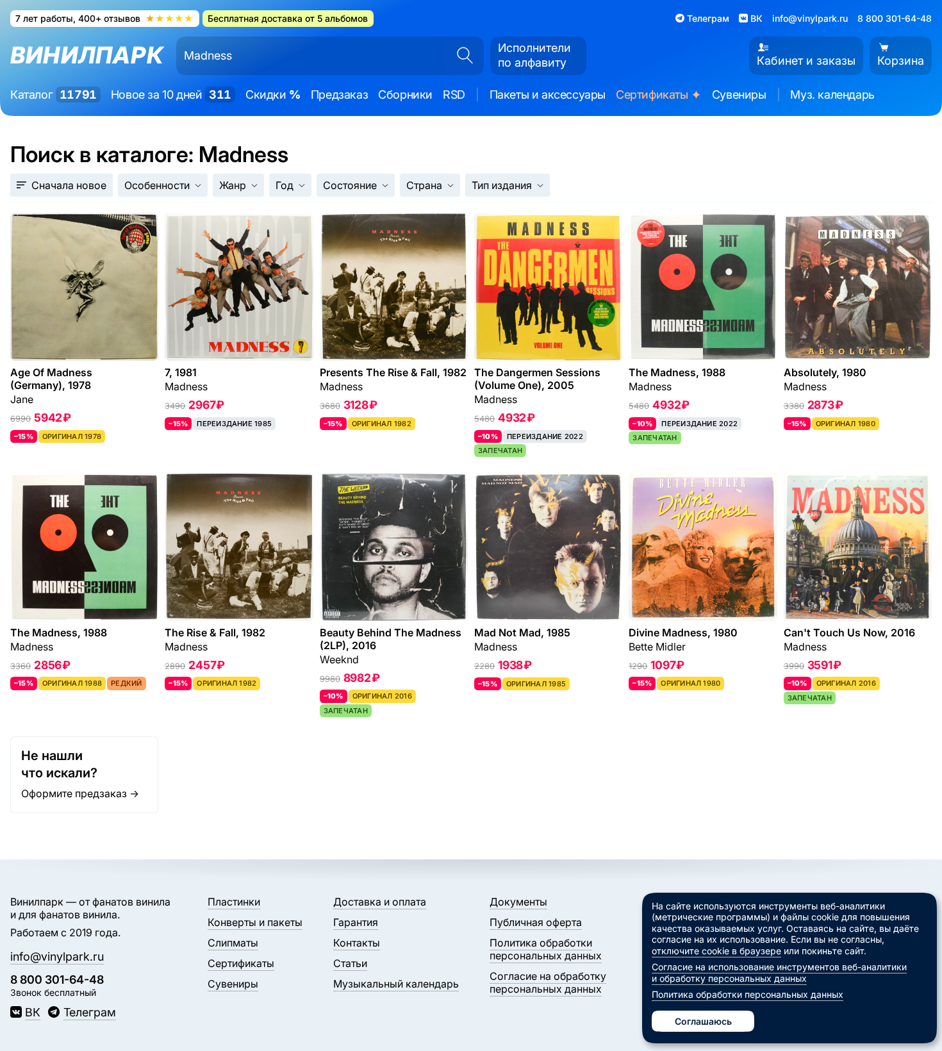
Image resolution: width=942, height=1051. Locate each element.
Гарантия (355, 922)
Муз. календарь (832, 94)
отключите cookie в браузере (716, 950)
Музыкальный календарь (396, 983)
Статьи (350, 963)
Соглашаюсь (703, 1021)
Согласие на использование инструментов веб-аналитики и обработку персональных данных (779, 972)
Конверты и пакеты (255, 922)
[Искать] (461, 56)
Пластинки (234, 901)
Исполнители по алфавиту (534, 55)
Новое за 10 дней (171, 94)
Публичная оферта (536, 922)
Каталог (53, 94)
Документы (518, 901)
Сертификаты (659, 95)
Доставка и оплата (379, 901)
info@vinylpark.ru (810, 18)
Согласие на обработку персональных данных (548, 982)
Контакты (356, 942)
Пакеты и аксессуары (548, 94)
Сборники (405, 94)
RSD (454, 94)
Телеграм (89, 1012)
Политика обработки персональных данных (546, 949)
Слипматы (233, 942)
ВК (32, 1012)
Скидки (273, 94)
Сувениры (739, 94)
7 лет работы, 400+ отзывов (104, 18)
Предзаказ (339, 94)
